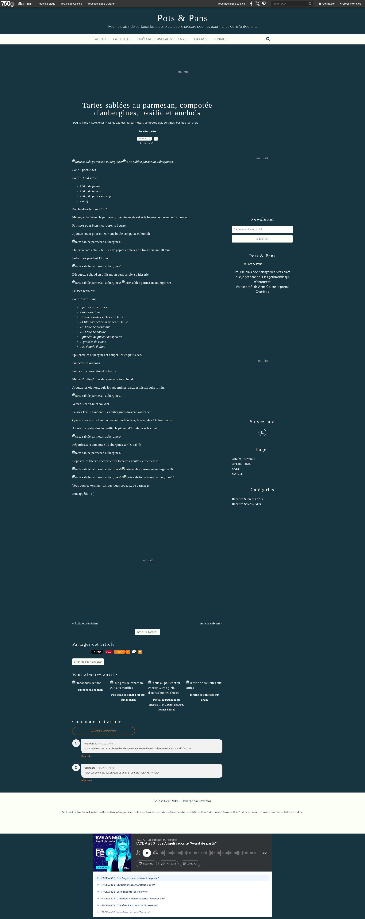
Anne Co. (264, 286)
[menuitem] (101, 39)
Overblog (205, 801)
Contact (220, 39)
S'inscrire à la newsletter (88, 662)
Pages (182, 39)
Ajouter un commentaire (103, 731)
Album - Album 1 (243, 459)
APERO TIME (241, 464)
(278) (247, 499)
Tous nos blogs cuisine (231, 3)
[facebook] (251, 4)
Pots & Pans (182, 18)
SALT (235, 469)
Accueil (101, 39)
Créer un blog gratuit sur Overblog (125, 812)
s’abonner (148, 864)
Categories (98, 122)
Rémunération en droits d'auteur (215, 812)
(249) (246, 504)
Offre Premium (240, 812)
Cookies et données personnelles (265, 812)
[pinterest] (263, 4)
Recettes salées (147, 131)
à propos (192, 864)
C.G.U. (193, 812)
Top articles (150, 812)
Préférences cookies (293, 812)
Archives (200, 39)
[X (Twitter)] (257, 4)
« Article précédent (85, 623)
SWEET (237, 474)
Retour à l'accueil (147, 632)
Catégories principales (154, 39)
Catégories (121, 39)
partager (171, 864)
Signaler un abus (178, 812)
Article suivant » (211, 623)
